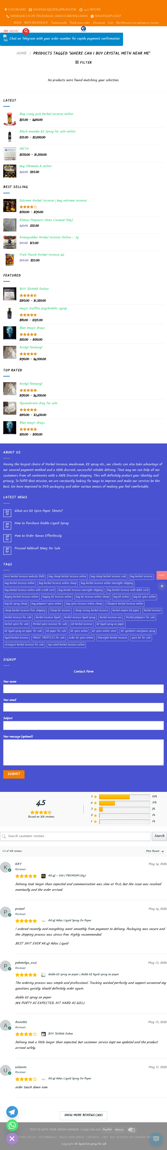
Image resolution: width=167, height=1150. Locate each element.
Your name (9, 682)
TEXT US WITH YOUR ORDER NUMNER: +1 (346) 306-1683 (65, 1130)
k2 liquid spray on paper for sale (23, 631)
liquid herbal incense (16, 638)
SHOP (17, 23)
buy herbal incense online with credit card (29, 590)
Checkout (99, 23)
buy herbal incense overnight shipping (80, 590)
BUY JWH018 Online (60, 1034)
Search (160, 836)
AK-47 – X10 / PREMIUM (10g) (67, 876)
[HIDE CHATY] (12, 1139)
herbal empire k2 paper (125, 611)
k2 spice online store (104, 631)
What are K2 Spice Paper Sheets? (39, 511)
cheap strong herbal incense (91, 611)
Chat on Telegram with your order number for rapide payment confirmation (64, 39)
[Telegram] (12, 1112)
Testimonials (59, 23)
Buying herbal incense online (21, 597)
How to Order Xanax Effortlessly (38, 536)
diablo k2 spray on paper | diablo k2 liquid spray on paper (83, 975)
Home (22, 54)
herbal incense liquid (48, 618)
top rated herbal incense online (66, 645)
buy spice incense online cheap (84, 604)
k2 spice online (79, 631)
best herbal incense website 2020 (24, 577)
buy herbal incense (141, 577)
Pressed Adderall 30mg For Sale (37, 549)
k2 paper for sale (56, 631)
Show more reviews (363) (83, 1115)
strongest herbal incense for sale (24, 645)
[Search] (25, 31)
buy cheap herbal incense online (67, 577)
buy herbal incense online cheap (58, 584)
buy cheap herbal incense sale (108, 577)
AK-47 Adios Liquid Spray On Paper (69, 921)
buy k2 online (121, 597)
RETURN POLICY (36, 23)
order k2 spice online (81, 638)
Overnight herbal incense (112, 638)
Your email (9, 700)
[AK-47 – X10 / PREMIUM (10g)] (44, 876)
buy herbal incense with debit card (127, 590)
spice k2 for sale (141, 638)
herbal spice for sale (16, 624)
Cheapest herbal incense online (124, 604)
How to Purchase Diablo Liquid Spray (42, 524)
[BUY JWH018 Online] (44, 1034)
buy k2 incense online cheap (92, 597)
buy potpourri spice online (47, 604)
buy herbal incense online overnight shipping (107, 584)
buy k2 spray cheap (16, 604)
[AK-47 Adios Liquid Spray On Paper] (44, 921)
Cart (110, 23)
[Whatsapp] (12, 1125)
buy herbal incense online (20, 584)
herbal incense (152, 611)
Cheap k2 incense (60, 611)
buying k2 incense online (57, 597)
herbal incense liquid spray (79, 618)
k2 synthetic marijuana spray (138, 631)
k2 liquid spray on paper (110, 624)
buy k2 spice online (144, 597)
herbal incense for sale (18, 618)
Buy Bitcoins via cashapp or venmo (137, 23)
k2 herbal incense (81, 624)
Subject (7, 718)
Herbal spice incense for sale (50, 624)
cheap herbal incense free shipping (25, 611)
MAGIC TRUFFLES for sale (49, 638)
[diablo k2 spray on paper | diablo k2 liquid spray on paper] (44, 975)
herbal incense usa (111, 618)
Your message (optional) (18, 737)
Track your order (80, 23)
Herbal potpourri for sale (140, 618)
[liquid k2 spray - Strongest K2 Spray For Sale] (84, 29)
